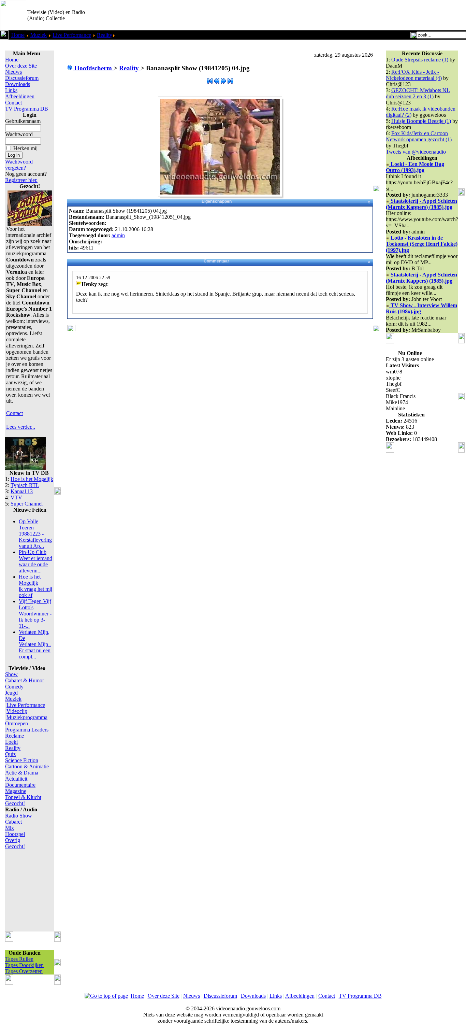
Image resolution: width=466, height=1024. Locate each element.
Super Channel (27, 504)
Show (11, 674)
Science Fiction (21, 760)
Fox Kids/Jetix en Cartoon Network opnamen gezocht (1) (419, 136)
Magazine (15, 791)
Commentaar (216, 261)
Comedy (14, 686)
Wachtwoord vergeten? (19, 165)
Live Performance (72, 35)
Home (18, 35)
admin (118, 235)
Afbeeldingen (19, 96)
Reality (104, 35)
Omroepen (16, 723)
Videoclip (16, 711)
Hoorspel (15, 834)
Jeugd (11, 693)
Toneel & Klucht (23, 797)
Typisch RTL (25, 485)
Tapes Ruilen (19, 959)
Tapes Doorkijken (24, 965)
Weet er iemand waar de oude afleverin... (35, 561)
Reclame (14, 736)
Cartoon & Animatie (27, 766)
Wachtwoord (19, 134)
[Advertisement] (386, 15)
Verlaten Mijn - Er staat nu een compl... (35, 644)
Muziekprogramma (26, 717)
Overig (12, 840)
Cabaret (13, 822)
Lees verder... (20, 427)
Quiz (10, 754)
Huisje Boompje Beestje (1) (421, 121)
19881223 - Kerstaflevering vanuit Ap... (35, 533)
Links (11, 90)
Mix (9, 828)
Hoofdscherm (93, 68)
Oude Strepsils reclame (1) (419, 59)
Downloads (17, 84)
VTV (16, 497)
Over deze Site (21, 66)
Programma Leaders (26, 730)
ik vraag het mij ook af (35, 586)
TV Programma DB (26, 109)
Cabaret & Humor (24, 680)
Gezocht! (15, 803)
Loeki (11, 742)
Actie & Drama (21, 773)
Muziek (38, 35)
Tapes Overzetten (24, 971)
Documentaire (20, 785)
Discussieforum (22, 78)
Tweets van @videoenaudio (416, 152)
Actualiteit (16, 779)
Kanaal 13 (22, 491)
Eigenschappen (217, 201)
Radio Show (18, 816)
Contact (13, 102)
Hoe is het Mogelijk (32, 479)
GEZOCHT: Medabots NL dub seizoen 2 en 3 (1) (418, 93)
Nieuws (13, 72)
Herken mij (25, 148)
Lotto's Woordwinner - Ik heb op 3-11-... (35, 613)
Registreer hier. (21, 180)
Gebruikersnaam (23, 121)
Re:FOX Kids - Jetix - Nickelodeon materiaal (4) (414, 75)
